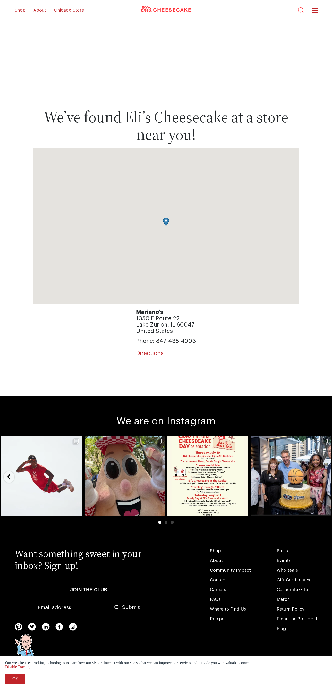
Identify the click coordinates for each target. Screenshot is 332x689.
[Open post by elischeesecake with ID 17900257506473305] (207, 476)
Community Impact (230, 570)
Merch (283, 599)
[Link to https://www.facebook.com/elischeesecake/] (59, 627)
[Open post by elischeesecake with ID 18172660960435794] (41, 476)
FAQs (215, 599)
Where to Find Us (228, 609)
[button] (166, 222)
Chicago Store (69, 10)
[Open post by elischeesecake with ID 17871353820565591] (291, 476)
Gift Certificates (293, 580)
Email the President (297, 619)
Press (282, 551)
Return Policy (291, 609)
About (39, 10)
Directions (150, 353)
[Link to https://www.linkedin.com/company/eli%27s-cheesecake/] (46, 627)
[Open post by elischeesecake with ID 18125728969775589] (125, 476)
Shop (20, 10)
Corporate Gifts (293, 590)
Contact (218, 580)
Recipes (218, 619)
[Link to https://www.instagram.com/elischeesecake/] (73, 627)
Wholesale (287, 570)
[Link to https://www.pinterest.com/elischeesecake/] (18, 627)
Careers (218, 590)
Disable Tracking (18, 667)
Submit (131, 607)
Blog (281, 628)
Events (284, 560)
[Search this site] (301, 10)
